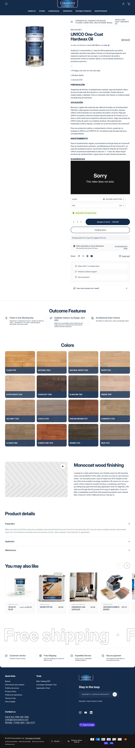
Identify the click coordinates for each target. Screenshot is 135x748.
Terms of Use (10, 698)
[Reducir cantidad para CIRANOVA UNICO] (73, 222)
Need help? (126, 256)
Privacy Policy (10, 691)
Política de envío (9, 744)
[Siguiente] (127, 566)
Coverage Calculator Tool (46, 685)
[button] (20, 362)
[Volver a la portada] (72, 22)
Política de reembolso (13, 695)
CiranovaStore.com (78, 604)
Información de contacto (14, 685)
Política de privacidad (25, 741)
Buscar (7, 681)
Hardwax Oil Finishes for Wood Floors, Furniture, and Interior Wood (93, 22)
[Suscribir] (115, 694)
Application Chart (43, 688)
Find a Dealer (10, 702)
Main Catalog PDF (43, 681)
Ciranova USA (13, 604)
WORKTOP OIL (46, 607)
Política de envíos (12, 688)
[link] (20, 722)
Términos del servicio (38, 741)
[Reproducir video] (36, 479)
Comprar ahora (100, 230)
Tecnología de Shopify (32, 738)
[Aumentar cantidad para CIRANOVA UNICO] (81, 222)
